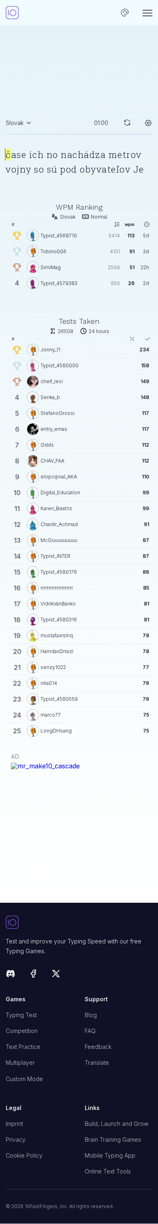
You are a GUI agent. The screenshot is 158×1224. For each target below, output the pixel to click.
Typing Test (21, 1014)
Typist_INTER (55, 556)
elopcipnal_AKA (59, 477)
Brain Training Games (113, 1139)
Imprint (14, 1123)
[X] (56, 975)
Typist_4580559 (59, 699)
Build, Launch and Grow (116, 1123)
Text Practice (23, 1046)
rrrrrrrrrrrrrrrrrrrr (57, 588)
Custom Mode (24, 1078)
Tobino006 (53, 251)
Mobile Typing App (110, 1155)
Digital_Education (60, 492)
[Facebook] (33, 975)
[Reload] (127, 122)
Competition (22, 1030)
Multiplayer (20, 1062)
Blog (91, 1014)
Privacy (16, 1139)
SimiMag (51, 267)
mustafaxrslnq (57, 635)
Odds (47, 445)
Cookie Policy (24, 1155)
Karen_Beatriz (56, 508)
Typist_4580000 (60, 365)
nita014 (49, 683)
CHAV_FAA (52, 461)
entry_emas (54, 429)
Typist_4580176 (59, 572)
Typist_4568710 (59, 236)
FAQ (90, 1030)
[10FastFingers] (12, 12)
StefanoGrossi (58, 413)
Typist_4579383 (59, 283)
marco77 (51, 715)
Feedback (98, 1046)
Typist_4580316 (59, 619)
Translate (97, 1062)
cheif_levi (52, 381)
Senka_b (50, 397)
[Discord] (10, 975)
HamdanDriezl (57, 651)
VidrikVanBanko (58, 604)
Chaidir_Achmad (59, 524)
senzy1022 (53, 667)
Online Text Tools (108, 1171)
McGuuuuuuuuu (59, 540)
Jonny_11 (50, 350)
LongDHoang (56, 731)
